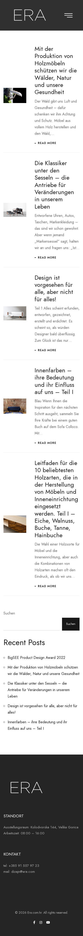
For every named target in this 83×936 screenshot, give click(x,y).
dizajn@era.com (23, 871)
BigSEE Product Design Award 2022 (36, 657)
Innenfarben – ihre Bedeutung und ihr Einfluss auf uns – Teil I (54, 381)
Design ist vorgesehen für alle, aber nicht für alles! (54, 288)
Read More (47, 143)
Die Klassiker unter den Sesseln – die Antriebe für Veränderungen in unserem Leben (54, 185)
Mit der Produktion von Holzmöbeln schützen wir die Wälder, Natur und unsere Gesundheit (56, 70)
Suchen (9, 613)
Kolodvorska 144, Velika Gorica (54, 827)
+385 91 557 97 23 (24, 865)
